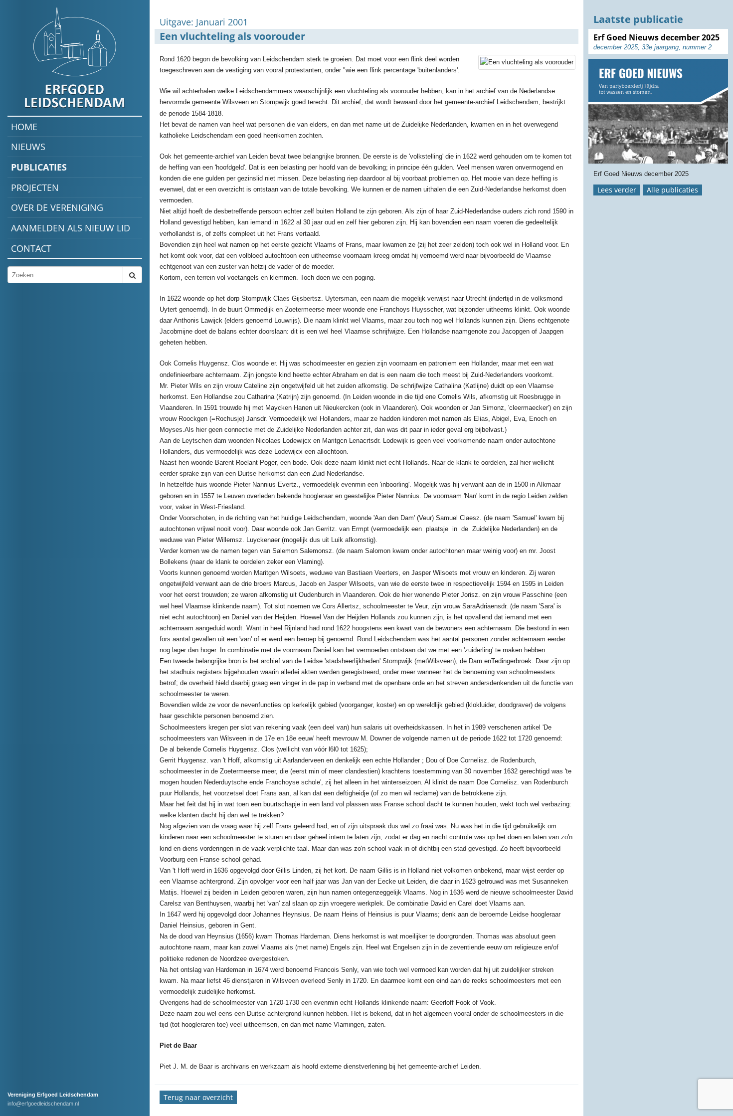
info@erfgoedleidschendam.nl (43, 1104)
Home (24, 127)
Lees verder (616, 189)
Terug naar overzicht (198, 1097)
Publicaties (39, 167)
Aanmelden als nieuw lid (70, 228)
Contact (31, 248)
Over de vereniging (57, 207)
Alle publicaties (672, 189)
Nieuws (28, 147)
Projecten (35, 187)
